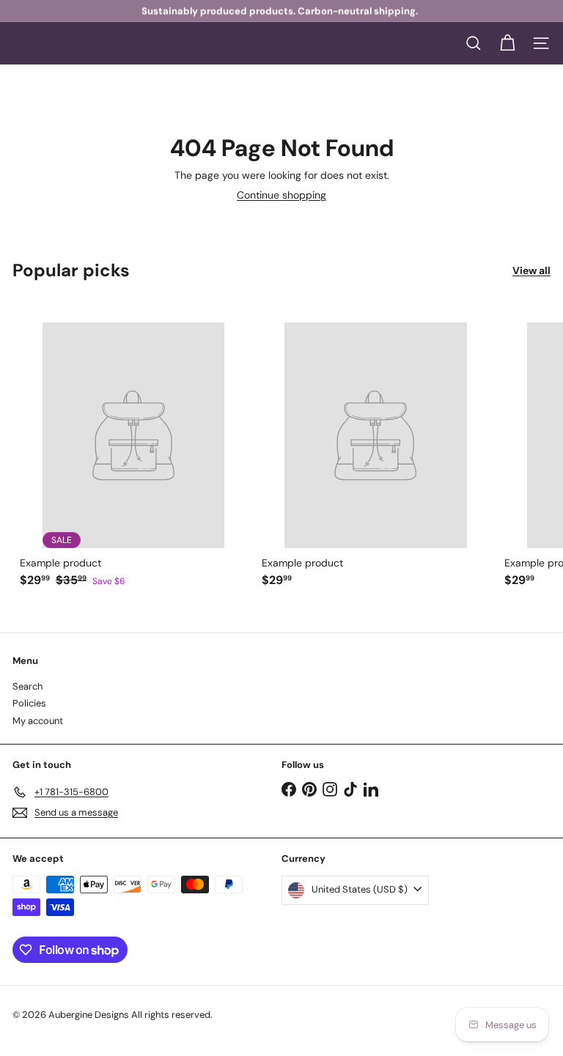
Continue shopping (281, 195)
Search (27, 686)
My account (37, 721)
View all (531, 271)
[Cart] (507, 43)
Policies (29, 703)
